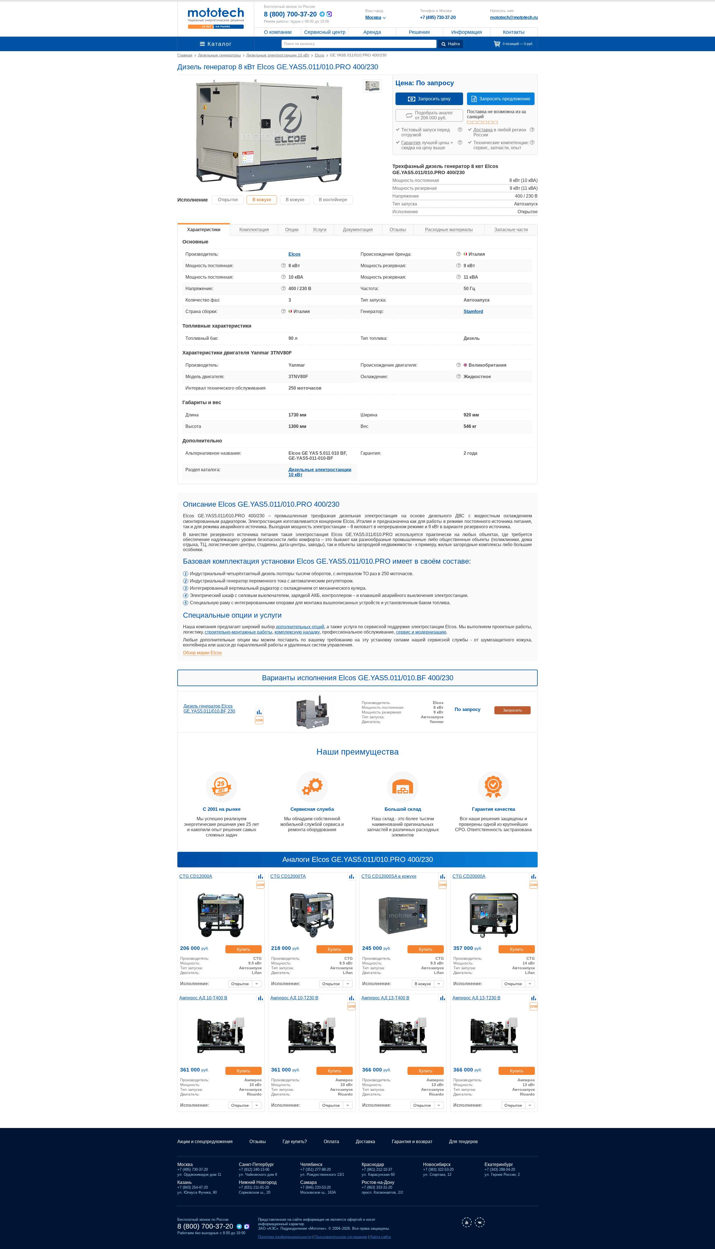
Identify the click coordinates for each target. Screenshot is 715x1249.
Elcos (295, 254)
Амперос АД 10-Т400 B (203, 998)
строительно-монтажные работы (238, 632)
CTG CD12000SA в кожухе (388, 876)
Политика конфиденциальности (284, 1237)
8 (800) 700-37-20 (290, 14)
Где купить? (295, 1141)
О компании (278, 32)
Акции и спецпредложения (205, 1141)
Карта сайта (380, 1237)
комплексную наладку (297, 632)
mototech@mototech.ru (514, 17)
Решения (419, 32)
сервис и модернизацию (421, 632)
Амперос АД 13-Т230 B (476, 998)
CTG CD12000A (195, 876)
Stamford (473, 311)
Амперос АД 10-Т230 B (294, 998)
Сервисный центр (324, 32)
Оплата (331, 1141)
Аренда (372, 32)
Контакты (514, 32)
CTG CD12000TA (288, 876)
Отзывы (257, 1141)
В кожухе (261, 199)
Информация (466, 32)
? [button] (460, 130)
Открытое (228, 199)
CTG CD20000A (468, 876)
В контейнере (333, 199)
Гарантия (411, 142)
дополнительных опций (300, 626)
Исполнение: (194, 983)
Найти (454, 43)
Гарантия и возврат (412, 1141)
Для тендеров (463, 1141)
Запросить (512, 710)
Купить (243, 949)
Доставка (483, 129)
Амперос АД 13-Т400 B (385, 998)
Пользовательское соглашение (340, 1237)
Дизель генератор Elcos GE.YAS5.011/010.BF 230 (209, 709)
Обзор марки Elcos (202, 652)
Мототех (215, 18)
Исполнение (192, 199)
